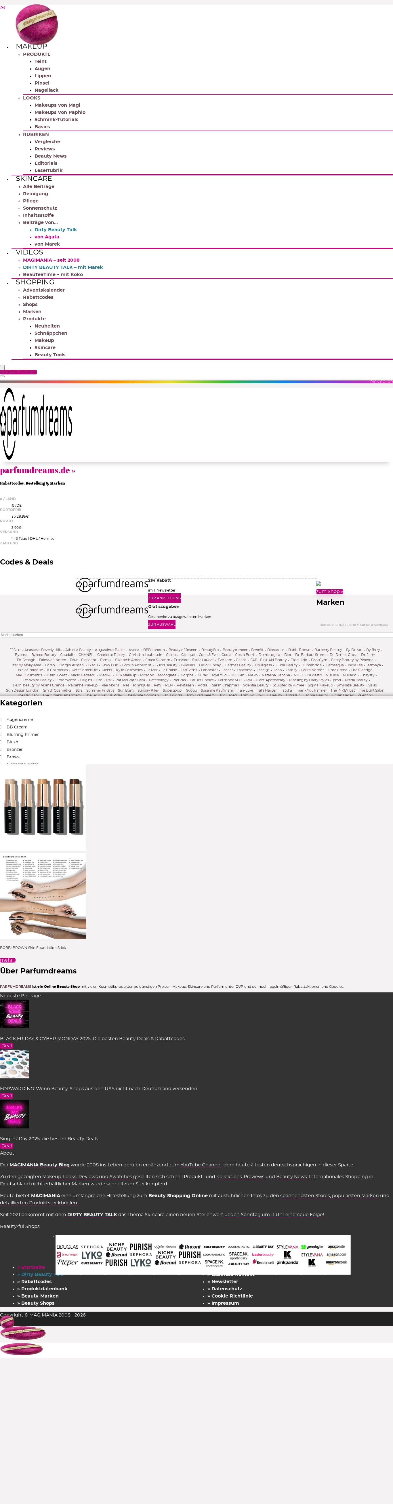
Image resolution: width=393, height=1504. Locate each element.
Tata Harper (267, 690)
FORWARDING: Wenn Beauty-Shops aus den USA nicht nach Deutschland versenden (98, 1088)
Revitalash (185, 685)
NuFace (332, 675)
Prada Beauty (356, 680)
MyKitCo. (219, 675)
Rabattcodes (38, 297)
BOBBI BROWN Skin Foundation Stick (33, 948)
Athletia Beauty (78, 650)
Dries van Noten (52, 660)
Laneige (263, 670)
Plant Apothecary (270, 680)
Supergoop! (172, 690)
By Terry (373, 650)
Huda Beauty (286, 665)
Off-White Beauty (37, 680)
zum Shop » (329, 591)
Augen (42, 68)
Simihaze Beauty (350, 685)
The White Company (143, 695)
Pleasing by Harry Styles (309, 680)
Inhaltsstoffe (38, 215)
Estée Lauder (203, 660)
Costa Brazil (245, 655)
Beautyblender (235, 650)
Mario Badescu (83, 675)
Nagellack (47, 90)
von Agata (47, 237)
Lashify (291, 670)
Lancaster (209, 670)
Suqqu (191, 690)
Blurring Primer (23, 735)
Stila (79, 690)
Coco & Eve (208, 655)
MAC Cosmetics (29, 675)
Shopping (35, 282)
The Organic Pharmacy (62, 695)
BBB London (154, 650)
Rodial (203, 685)
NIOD (298, 675)
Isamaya (374, 665)
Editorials (46, 163)
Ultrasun (293, 695)
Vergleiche (47, 141)
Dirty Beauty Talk (56, 229)
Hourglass (263, 665)
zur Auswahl (161, 624)
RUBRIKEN (36, 134)
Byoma (21, 655)
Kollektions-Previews (240, 1176)
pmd (337, 680)
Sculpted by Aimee (288, 685)
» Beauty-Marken (38, 1296)
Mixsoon (147, 675)
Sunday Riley (148, 690)
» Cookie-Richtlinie (230, 1296)
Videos (29, 252)
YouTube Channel (201, 1165)
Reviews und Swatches (105, 1176)
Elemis (105, 660)
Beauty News (51, 156)
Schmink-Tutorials (57, 119)
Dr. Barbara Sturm (310, 655)
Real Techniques (136, 685)
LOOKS (31, 98)
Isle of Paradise (30, 670)
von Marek (47, 244)
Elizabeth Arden (128, 660)
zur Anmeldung (164, 598)
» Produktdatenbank (42, 1289)
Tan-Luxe (245, 690)
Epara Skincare (157, 660)
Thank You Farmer (311, 690)
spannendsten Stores (305, 1195)
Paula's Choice (202, 680)
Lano (278, 670)
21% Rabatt (159, 581)
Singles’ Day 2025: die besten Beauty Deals (49, 1138)
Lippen (43, 76)
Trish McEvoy (252, 695)
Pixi (249, 680)
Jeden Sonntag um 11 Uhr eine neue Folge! (274, 1214)
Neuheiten (47, 326)
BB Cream (17, 727)
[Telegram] (2, 8)
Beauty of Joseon (183, 650)
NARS (253, 675)
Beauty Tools (50, 355)
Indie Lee (355, 665)
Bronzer (15, 750)
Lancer (227, 670)
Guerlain (188, 665)
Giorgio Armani (71, 665)
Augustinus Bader (110, 650)
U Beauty (274, 695)
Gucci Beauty (166, 665)
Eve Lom (225, 660)
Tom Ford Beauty (200, 695)
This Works (174, 695)
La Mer (152, 670)
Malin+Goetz (56, 675)
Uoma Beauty (316, 695)
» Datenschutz (224, 1289)
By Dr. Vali (354, 650)
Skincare (34, 178)
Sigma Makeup (320, 685)
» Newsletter (222, 1281)
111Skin (15, 650)
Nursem (350, 675)
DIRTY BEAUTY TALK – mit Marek (63, 267)
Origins (86, 680)
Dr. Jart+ (368, 655)
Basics (42, 127)
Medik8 (105, 675)
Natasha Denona (276, 675)
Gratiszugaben (164, 607)
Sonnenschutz (40, 208)
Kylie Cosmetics (129, 670)
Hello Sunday (210, 665)
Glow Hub (110, 665)
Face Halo (299, 660)
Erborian (181, 660)
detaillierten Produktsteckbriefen (38, 1203)
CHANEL (86, 655)
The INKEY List (343, 690)
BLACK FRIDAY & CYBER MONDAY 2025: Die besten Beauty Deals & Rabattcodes (92, 1038)
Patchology (159, 680)
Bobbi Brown (299, 650)
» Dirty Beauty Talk (40, 1274)
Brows (13, 757)
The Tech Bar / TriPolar (103, 695)
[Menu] (2, 368)
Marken (32, 311)
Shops (30, 304)
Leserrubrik (49, 170)
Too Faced (228, 695)
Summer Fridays (100, 690)
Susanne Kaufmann (217, 690)
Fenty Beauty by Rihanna (352, 660)
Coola (226, 655)
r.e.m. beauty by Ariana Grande (38, 685)
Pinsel (42, 83)
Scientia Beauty (256, 685)
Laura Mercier (312, 670)
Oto (99, 680)
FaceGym (319, 660)
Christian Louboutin (145, 655)
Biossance (275, 650)
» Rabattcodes (34, 1281)
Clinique (188, 655)
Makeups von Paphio (60, 112)
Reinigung (35, 194)
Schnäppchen (51, 333)
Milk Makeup (125, 675)
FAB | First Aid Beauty (268, 660)
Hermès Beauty (238, 665)
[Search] (2, 376)
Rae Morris (110, 685)
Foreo (50, 665)
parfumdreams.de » (37, 470)
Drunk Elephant (83, 660)
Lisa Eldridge (361, 670)
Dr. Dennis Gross (343, 655)
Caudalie (67, 655)
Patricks (179, 680)
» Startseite (31, 1267)
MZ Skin (237, 675)
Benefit (257, 650)
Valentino (365, 695)
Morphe (187, 675)
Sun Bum (125, 690)
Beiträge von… (40, 222)
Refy (157, 685)
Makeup (31, 46)
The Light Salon (371, 690)
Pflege (31, 201)
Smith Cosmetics (57, 690)
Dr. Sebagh (26, 660)
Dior (287, 655)
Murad (202, 675)
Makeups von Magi (57, 105)
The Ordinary (28, 695)
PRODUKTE (37, 54)
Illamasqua (335, 665)
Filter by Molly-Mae (25, 665)
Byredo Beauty (43, 655)
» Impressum (223, 1303)
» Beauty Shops (36, 1303)
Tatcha (286, 690)
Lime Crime (337, 670)
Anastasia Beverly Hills (42, 650)
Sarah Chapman (225, 685)
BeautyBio (210, 650)
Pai (108, 680)
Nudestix (314, 675)
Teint (41, 61)
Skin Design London (22, 690)
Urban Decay (343, 695)
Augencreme (20, 720)
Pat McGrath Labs (130, 680)
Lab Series (189, 670)
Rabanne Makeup (83, 685)
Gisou (93, 665)
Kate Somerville (85, 670)
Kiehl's (107, 670)
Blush (12, 742)
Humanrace (312, 665)
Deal (6, 1046)
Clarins (171, 655)
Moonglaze (167, 675)
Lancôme (245, 670)
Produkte (34, 319)
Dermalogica (269, 655)
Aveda (134, 650)
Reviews (45, 149)
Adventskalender (44, 290)
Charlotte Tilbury (111, 655)
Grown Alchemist (136, 665)
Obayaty (367, 675)
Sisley (372, 685)
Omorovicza (66, 680)
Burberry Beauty (328, 650)
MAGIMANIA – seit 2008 (51, 260)
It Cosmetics (57, 670)
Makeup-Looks (59, 1176)
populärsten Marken (355, 1195)
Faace (241, 660)
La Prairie (169, 670)
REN (169, 685)
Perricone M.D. (230, 680)
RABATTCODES (19, 372)
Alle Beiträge (38, 186)
